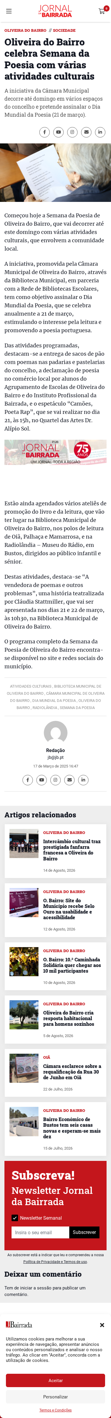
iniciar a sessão (36, 1288)
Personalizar (55, 1397)
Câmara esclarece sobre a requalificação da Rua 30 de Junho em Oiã (72, 1071)
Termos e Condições (55, 1410)
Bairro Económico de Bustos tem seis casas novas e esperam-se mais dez (72, 1128)
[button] (102, 1324)
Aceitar (56, 1380)
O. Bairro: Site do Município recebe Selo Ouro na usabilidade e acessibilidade (68, 909)
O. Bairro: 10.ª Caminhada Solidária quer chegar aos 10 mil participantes (72, 965)
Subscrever (84, 1232)
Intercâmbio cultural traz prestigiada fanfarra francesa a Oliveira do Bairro (72, 850)
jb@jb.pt (56, 757)
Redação (55, 750)
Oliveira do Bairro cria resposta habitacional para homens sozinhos (68, 1018)
